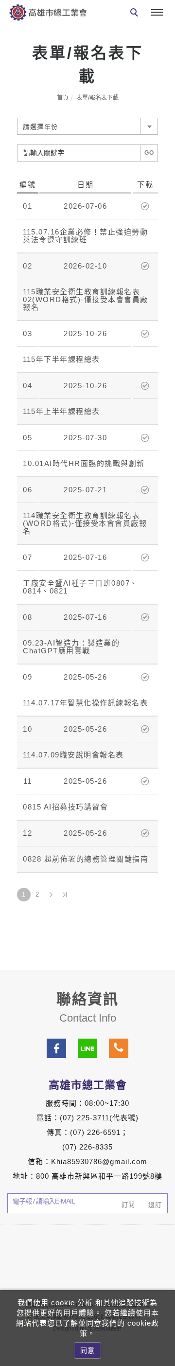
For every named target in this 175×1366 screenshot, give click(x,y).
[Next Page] (51, 894)
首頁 (63, 97)
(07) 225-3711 (84, 1118)
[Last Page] (64, 894)
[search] (135, 13)
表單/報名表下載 (97, 97)
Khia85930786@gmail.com (99, 1161)
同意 (87, 1350)
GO (149, 152)
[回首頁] (48, 12)
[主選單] (157, 12)
